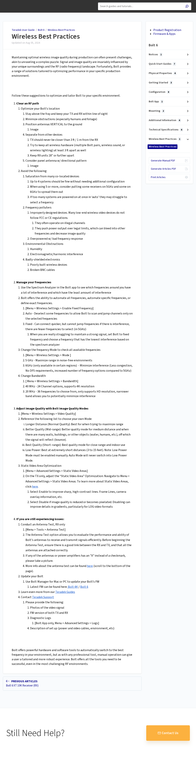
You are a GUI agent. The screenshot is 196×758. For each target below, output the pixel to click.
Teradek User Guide (23, 30)
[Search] (186, 7)
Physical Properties (162, 73)
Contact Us (170, 733)
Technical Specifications (165, 130)
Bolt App (156, 101)
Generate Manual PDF (163, 161)
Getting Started (160, 83)
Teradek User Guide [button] (16, 2)
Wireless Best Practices (61, 30)
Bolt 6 (41, 30)
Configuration (159, 92)
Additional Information (164, 120)
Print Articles (158, 177)
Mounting (156, 111)
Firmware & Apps (164, 34)
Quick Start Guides (162, 64)
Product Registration (167, 30)
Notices (155, 54)
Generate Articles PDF (163, 169)
